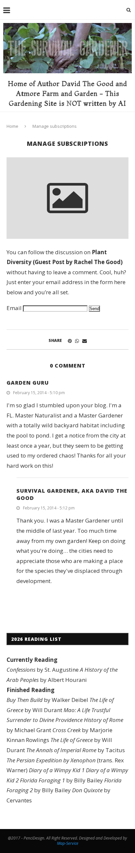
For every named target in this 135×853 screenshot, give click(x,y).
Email (14, 308)
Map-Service (67, 843)
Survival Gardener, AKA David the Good (71, 494)
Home (12, 126)
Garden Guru (28, 382)
